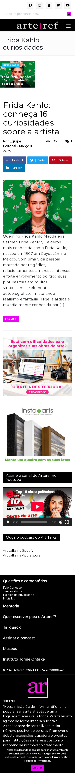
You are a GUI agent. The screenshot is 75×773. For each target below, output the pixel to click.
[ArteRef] (38, 25)
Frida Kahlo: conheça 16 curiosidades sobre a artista (31, 118)
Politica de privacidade (18, 595)
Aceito (37, 767)
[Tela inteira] (67, 522)
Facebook (17, 160)
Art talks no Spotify (18, 550)
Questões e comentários (25, 581)
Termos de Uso (60, 757)
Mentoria (11, 606)
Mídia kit (9, 598)
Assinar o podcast (19, 638)
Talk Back (12, 628)
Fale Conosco (12, 587)
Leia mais (11, 319)
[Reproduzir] (8, 522)
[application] (37, 506)
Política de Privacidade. (37, 760)
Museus (10, 649)
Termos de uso (13, 591)
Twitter (41, 160)
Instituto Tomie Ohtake (24, 660)
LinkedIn (17, 168)
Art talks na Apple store (22, 555)
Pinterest (64, 160)
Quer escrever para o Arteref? (29, 617)
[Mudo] (60, 522)
